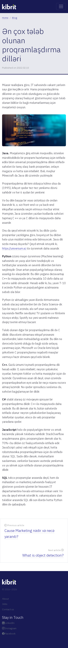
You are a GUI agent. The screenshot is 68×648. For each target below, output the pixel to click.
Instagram (10, 628)
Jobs (4, 604)
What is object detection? (43, 555)
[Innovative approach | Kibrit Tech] (9, 6)
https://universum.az (14, 248)
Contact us (8, 609)
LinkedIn (9, 622)
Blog (14, 17)
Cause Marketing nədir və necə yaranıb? (29, 533)
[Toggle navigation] (61, 6)
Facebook (10, 633)
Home (5, 17)
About (5, 598)
